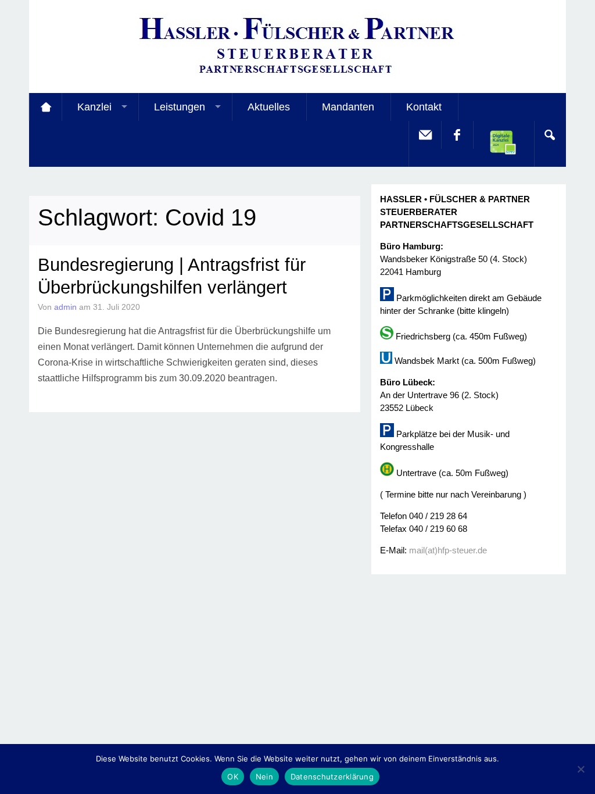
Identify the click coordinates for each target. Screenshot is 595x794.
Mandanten (348, 107)
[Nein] (580, 769)
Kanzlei (94, 107)
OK (232, 776)
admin (65, 307)
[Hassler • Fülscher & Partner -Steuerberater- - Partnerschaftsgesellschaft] (297, 76)
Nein (264, 776)
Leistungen (179, 107)
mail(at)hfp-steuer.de (448, 550)
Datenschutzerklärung (332, 776)
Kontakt (424, 107)
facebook (456, 135)
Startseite (45, 107)
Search (549, 135)
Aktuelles (269, 107)
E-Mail (424, 135)
